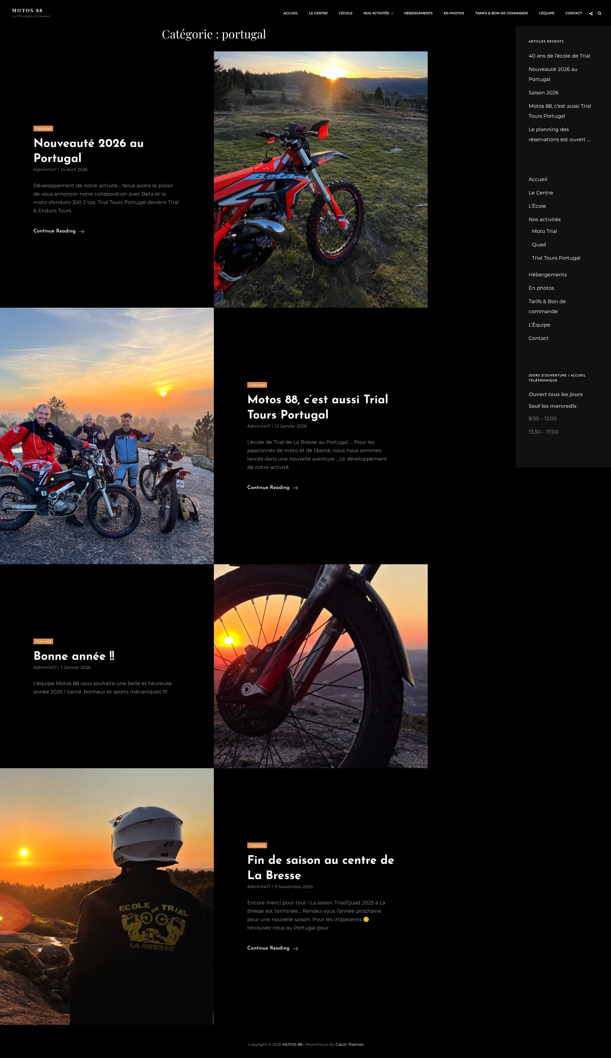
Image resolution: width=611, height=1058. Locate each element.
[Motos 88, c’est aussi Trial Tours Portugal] (107, 436)
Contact (573, 13)
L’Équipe (546, 13)
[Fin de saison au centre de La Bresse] (107, 896)
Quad (539, 244)
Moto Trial (544, 231)
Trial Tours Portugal (556, 258)
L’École (346, 13)
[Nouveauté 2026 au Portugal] (321, 179)
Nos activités (376, 13)
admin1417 (45, 169)
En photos (454, 13)
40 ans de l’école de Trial (559, 56)
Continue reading (58, 231)
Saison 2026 (543, 93)
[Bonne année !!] (321, 666)
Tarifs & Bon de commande (501, 13)
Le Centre (318, 13)
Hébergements (418, 13)
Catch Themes (349, 1044)
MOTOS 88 (27, 10)
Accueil (290, 13)
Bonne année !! (73, 657)
